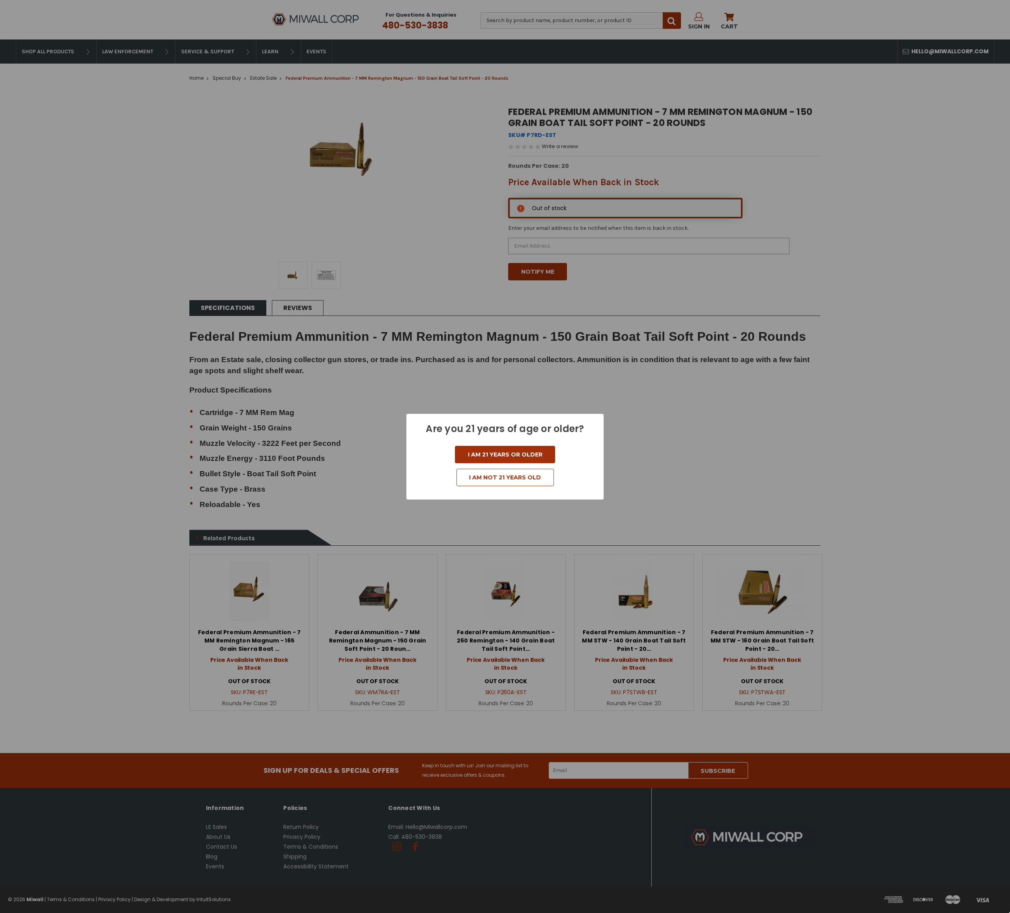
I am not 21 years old (505, 477)
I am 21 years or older (505, 454)
